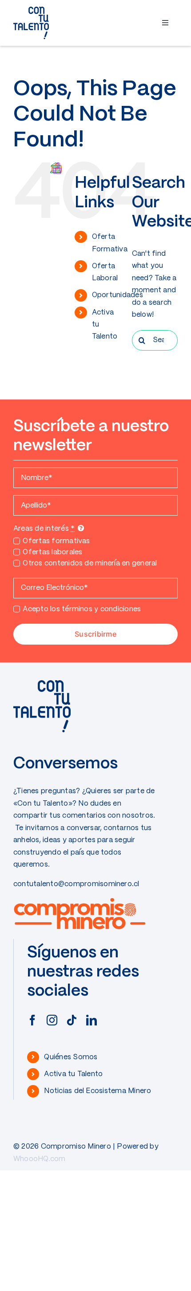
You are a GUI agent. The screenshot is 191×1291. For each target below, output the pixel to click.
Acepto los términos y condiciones (82, 609)
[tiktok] (71, 1020)
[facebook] (32, 1020)
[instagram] (52, 1020)
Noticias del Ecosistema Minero (97, 1091)
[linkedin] (91, 1020)
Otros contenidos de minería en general (90, 563)
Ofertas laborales (52, 552)
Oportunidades (117, 295)
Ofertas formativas (56, 541)
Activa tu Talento (73, 1074)
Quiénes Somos (70, 1057)
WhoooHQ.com (39, 1159)
